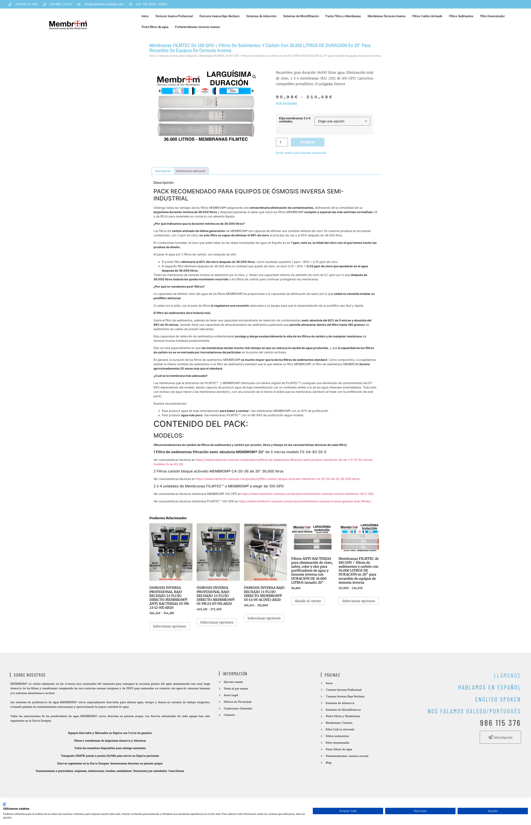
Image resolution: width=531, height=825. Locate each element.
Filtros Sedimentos (461, 16)
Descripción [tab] (163, 171)
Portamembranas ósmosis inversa (197, 27)
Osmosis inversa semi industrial (177, 55)
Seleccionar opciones (169, 626)
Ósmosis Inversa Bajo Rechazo (219, 16)
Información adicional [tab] (190, 171)
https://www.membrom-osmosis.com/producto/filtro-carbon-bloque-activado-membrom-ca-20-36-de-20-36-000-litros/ (278, 479)
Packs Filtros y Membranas (343, 16)
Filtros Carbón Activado (427, 16)
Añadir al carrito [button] (308, 601)
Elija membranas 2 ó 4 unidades (295, 120)
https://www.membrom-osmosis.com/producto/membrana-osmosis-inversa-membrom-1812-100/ (308, 493)
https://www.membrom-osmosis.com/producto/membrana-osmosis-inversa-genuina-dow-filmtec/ (305, 501)
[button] (254, 77)
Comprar (307, 142)
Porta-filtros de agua (155, 27)
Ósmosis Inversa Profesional (174, 16)
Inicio (145, 16)
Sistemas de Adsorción (261, 16)
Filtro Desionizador (492, 16)
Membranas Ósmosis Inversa (387, 16)
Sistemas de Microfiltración (301, 16)
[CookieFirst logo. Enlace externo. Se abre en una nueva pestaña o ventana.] (4, 804)
